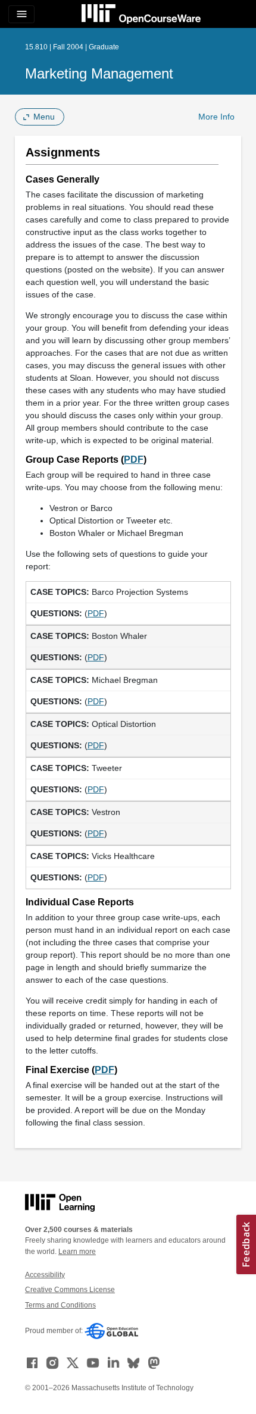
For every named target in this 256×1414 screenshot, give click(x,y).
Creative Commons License (70, 1290)
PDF (133, 459)
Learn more (77, 1251)
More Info (216, 116)
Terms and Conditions (60, 1305)
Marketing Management (99, 73)
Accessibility (45, 1275)
